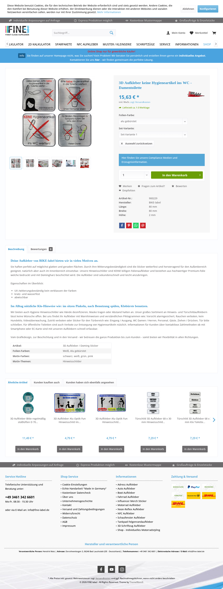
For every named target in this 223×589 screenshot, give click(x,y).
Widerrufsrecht (71, 513)
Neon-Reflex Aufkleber (131, 509)
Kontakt (66, 505)
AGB (64, 521)
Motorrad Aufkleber (129, 505)
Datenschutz (69, 517)
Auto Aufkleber (126, 488)
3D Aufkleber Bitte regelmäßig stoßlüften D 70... (28, 420)
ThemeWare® (136, 582)
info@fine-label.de (38, 510)
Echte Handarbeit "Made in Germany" (84, 488)
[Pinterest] (129, 225)
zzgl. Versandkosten (140, 102)
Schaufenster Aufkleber (131, 517)
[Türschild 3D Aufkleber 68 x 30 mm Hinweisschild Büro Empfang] (153, 403)
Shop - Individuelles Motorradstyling (139, 530)
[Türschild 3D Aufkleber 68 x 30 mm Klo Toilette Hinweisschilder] (195, 403)
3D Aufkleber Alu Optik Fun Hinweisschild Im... (70, 420)
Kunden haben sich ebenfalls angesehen (90, 382)
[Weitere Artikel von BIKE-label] (196, 95)
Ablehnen (188, 8)
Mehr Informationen (109, 12)
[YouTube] (111, 569)
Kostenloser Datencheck (76, 492)
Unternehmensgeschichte (77, 501)
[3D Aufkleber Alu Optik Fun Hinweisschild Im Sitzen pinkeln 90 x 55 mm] (70, 403)
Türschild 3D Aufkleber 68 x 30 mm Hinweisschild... (153, 420)
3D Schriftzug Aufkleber (131, 525)
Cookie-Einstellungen (74, 484)
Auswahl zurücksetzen (138, 143)
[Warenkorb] (214, 32)
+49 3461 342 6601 (20, 497)
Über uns (67, 497)
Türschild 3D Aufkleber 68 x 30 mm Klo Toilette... (195, 420)
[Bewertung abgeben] (153, 92)
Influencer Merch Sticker (132, 501)
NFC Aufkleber (126, 513)
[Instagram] (121, 569)
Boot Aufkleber (126, 492)
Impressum (69, 525)
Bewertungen (41, 249)
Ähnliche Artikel (17, 382)
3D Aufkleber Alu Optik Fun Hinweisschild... (111, 420)
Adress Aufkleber (128, 484)
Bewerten (181, 186)
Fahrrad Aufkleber (128, 497)
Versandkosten (103, 578)
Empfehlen (128, 190)
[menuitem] (214, 32)
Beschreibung (16, 249)
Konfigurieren (208, 8)
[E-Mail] (143, 225)
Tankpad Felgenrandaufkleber (135, 521)
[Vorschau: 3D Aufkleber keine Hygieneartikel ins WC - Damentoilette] (16, 163)
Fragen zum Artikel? (153, 186)
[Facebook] (122, 225)
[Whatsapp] (136, 225)
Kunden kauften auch (47, 382)
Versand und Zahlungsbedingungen (83, 509)
